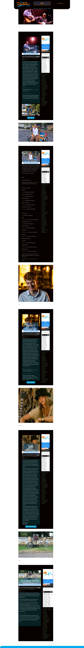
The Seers (43, 95)
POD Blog (45, 8)
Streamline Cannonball (45, 101)
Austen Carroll (44, 221)
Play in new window (27, 335)
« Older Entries (20, 644)
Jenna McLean (44, 92)
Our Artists (41, 8)
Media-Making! (44, 82)
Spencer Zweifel (44, 83)
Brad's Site (31, 117)
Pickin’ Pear (43, 207)
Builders (49, 8)
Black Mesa (43, 100)
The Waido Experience (45, 230)
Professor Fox (44, 222)
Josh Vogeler (44, 98)
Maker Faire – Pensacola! (45, 74)
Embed (38, 335)
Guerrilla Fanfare (44, 103)
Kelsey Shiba (44, 217)
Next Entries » (51, 644)
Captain (19, 425)
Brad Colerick (44, 191)
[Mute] (36, 56)
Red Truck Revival (44, 223)
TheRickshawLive (44, 232)
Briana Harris (44, 93)
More (27, 59)
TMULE (43, 226)
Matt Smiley (43, 218)
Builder (19, 144)
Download (32, 335)
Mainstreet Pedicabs (33, 604)
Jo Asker (43, 77)
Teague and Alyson (44, 94)
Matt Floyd (43, 215)
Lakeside (43, 99)
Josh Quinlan (44, 91)
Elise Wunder (44, 84)
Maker (19, 27)
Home (34, 8)
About (37, 8)
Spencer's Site (31, 382)
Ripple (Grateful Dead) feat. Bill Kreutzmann (27, 618)
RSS (25, 59)
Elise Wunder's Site (31, 526)
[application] (31, 56)
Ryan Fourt (43, 216)
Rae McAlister (44, 225)
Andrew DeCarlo (44, 224)
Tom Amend (44, 78)
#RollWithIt (43, 231)
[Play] (19, 587)
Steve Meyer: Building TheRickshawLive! (23, 559)
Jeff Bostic (43, 90)
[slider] (38, 56)
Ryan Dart (43, 229)
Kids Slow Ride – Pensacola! (47, 609)
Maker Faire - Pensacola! (46, 168)
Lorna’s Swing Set (44, 102)
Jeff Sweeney (44, 79)
